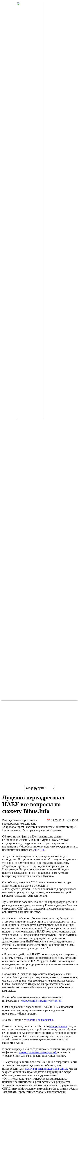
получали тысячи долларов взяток (46, 1068)
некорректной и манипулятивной (41, 1000)
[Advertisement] (39, 743)
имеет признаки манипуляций (38, 1052)
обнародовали (58, 1026)
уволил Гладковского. (40, 1019)
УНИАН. (39, 849)
